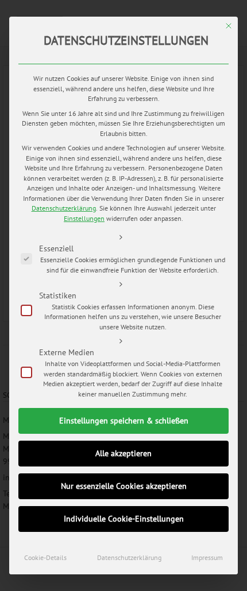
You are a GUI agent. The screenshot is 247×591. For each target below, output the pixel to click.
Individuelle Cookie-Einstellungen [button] (124, 519)
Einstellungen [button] (84, 218)
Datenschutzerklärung (64, 208)
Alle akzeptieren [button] (123, 453)
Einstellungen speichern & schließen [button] (123, 420)
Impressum (207, 557)
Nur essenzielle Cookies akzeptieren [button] (124, 486)
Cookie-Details (45, 557)
